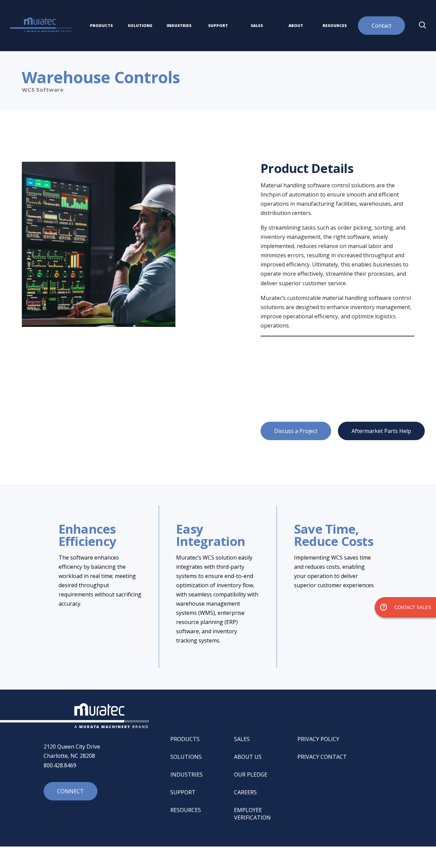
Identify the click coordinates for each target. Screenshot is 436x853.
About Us (248, 757)
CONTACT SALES (405, 607)
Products (101, 25)
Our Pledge (250, 774)
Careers (245, 792)
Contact (381, 25)
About (296, 25)
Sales (257, 25)
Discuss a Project (295, 431)
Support (218, 25)
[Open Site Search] (422, 25)
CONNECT (70, 791)
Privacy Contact (322, 757)
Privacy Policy (318, 739)
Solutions (140, 25)
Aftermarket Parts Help (381, 431)
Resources (335, 25)
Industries (179, 25)
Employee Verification (252, 813)
